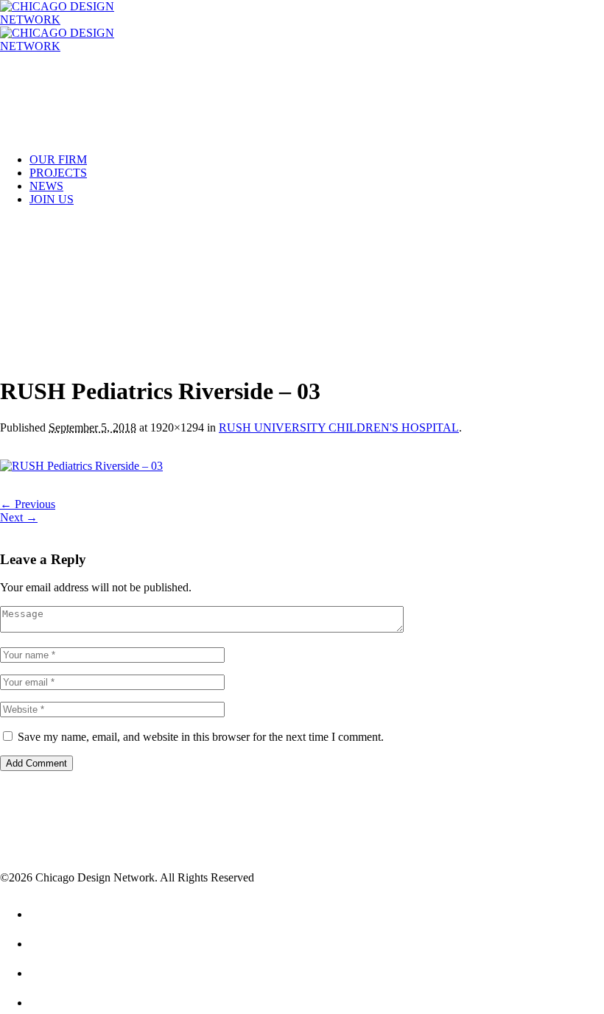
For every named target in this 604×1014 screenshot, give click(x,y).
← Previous (27, 504)
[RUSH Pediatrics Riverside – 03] (81, 466)
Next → (19, 517)
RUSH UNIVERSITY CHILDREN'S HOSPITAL (339, 427)
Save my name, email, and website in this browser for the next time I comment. (201, 736)
